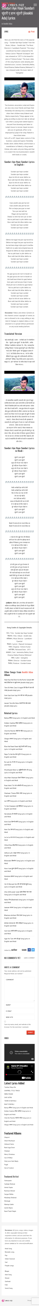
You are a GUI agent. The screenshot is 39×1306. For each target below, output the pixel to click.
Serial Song (8, 1288)
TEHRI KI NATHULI (10, 1101)
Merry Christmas (9, 1154)
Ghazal (7, 1278)
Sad (6, 1262)
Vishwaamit (7, 1181)
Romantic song (9, 1252)
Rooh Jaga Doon (9, 1147)
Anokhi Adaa (7, 23)
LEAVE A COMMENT (29, 958)
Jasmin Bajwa (8, 1208)
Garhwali (8, 1281)
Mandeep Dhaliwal (10, 1198)
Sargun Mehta (8, 1194)
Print (33, 31)
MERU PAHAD (8, 1094)
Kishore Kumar (8, 3)
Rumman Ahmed (9, 1191)
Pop (6, 1255)
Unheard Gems (9, 1144)
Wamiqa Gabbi (9, 1204)
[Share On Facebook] (29, 950)
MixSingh (7, 1201)
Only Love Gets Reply (11, 1161)
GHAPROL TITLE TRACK (12, 1091)
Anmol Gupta (8, 1187)
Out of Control (9, 1168)
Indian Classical (10, 1259)
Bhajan (7, 1271)
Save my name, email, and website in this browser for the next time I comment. (17, 1025)
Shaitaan (7, 1151)
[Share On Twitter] (33, 950)
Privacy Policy (32, 1300)
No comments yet (12, 958)
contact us (13, 1243)
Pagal (6, 1165)
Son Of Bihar (8, 1158)
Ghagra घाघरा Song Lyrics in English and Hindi (18, 1125)
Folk (6, 1285)
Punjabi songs (9, 1266)
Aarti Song (8, 1275)
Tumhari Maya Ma (10, 1087)
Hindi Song (8, 1249)
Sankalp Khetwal (9, 1184)
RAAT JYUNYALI (9, 1104)
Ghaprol (7, 1137)
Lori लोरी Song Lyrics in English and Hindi (18, 801)
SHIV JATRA (8, 1097)
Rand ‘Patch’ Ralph (10, 1211)
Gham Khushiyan (9, 1141)
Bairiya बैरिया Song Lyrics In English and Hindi (19, 718)
